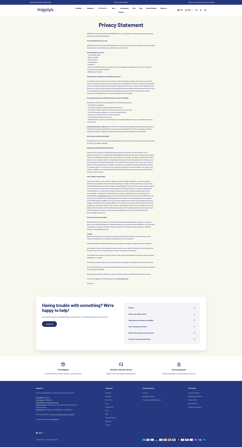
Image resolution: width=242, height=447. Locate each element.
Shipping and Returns (195, 396)
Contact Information (194, 407)
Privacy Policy (192, 400)
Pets (134, 8)
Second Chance (151, 8)
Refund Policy (192, 403)
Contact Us (49, 324)
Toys (113, 8)
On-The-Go (102, 8)
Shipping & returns (148, 396)
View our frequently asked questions (62, 414)
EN (182, 10)
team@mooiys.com (104, 196)
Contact (121, 12)
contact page (54, 419)
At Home (78, 8)
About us (163, 8)
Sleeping (90, 8)
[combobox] (180, 10)
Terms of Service (193, 393)
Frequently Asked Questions (151, 400)
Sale (140, 8)
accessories (124, 8)
